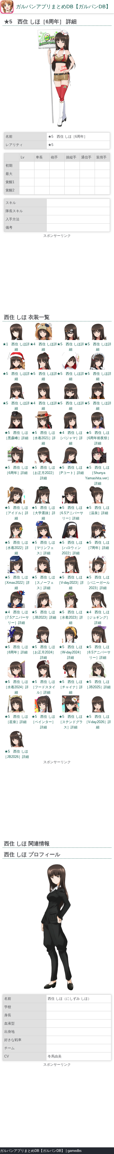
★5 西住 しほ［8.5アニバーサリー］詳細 (98, 652)
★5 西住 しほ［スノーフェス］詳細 (43, 582)
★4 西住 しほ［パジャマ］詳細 (71, 438)
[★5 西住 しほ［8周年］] (16, 642)
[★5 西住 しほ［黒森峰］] (16, 427)
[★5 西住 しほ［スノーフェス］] (43, 572)
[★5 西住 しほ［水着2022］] (16, 537)
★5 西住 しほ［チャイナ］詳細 (71, 687)
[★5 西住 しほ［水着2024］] (16, 676)
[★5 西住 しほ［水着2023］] (70, 607)
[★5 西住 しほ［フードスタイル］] (43, 676)
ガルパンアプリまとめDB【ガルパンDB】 (63, 6)
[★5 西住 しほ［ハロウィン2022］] (70, 537)
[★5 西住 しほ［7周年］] (97, 537)
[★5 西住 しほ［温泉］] (97, 502)
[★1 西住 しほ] (16, 339)
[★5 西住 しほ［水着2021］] (43, 427)
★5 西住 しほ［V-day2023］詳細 (70, 582)
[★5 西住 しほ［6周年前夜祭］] (97, 427)
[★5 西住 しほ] (70, 339)
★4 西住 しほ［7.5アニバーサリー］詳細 (16, 617)
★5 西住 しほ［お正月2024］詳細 (43, 652)
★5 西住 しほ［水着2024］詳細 (16, 687)
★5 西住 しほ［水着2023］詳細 (70, 617)
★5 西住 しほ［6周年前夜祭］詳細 (98, 438)
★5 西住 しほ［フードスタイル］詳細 (43, 687)
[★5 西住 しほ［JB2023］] (43, 607)
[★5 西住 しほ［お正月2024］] (43, 642)
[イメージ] (57, 127)
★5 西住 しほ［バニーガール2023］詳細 (98, 582)
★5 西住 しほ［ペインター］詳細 (43, 722)
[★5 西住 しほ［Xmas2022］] (16, 572)
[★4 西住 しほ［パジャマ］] (70, 427)
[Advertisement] (57, 275)
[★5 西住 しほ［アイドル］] (16, 502)
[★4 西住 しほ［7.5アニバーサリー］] (16, 607)
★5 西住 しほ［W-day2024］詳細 (71, 652)
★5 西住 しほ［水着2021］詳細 (43, 438)
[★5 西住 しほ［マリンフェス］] (43, 537)
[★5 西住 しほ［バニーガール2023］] (97, 572)
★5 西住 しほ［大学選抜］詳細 (43, 513)
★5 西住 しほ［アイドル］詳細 (16, 513)
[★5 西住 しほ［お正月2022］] (43, 462)
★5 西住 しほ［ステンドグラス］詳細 (71, 722)
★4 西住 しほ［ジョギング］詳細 (98, 617)
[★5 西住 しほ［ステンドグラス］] (70, 711)
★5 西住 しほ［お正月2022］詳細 (43, 472)
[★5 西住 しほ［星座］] (16, 711)
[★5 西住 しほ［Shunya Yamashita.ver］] (97, 462)
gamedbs (75, 1151)
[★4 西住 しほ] (43, 339)
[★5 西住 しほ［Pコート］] (70, 462)
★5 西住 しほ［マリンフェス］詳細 (43, 547)
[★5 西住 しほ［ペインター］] (43, 711)
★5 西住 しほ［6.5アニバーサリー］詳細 (70, 513)
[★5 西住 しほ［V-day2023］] (70, 572)
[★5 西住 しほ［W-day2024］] (70, 642)
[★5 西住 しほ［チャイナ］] (70, 676)
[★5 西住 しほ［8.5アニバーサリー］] (97, 642)
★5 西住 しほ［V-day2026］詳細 (98, 722)
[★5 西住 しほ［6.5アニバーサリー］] (70, 502)
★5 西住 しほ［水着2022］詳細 (16, 547)
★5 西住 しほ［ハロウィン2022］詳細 (70, 547)
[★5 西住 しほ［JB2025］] (97, 676)
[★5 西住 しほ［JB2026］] (16, 746)
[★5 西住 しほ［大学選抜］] (43, 502)
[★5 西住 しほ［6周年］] (16, 462)
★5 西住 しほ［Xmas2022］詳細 (16, 582)
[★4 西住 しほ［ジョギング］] (97, 607)
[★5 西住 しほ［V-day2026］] (97, 711)
